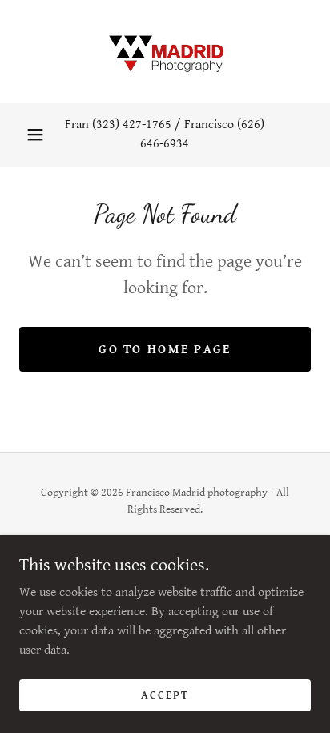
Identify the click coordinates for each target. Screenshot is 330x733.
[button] (35, 135)
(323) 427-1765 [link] (131, 124)
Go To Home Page (165, 349)
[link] (165, 51)
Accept (165, 694)
